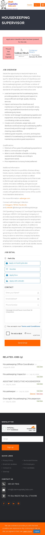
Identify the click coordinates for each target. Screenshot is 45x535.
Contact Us (7, 468)
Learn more (27, 531)
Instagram (9, 205)
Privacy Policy (8, 460)
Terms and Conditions (30, 326)
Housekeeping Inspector (14, 374)
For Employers (29, 464)
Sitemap (6, 472)
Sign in (37, 5)
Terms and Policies (30, 460)
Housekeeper (9, 391)
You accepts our (23, 326)
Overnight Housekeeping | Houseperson (21, 399)
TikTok (15, 205)
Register (29, 5)
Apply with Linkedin (17, 281)
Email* (4, 434)
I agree (37, 531)
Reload (29, 333)
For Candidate (29, 468)
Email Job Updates (10, 464)
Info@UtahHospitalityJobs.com (20, 490)
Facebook (22, 205)
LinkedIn (9, 207)
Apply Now (14, 275)
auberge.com (25, 198)
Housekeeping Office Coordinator (18, 364)
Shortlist (13, 269)
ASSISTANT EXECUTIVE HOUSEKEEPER (21, 381)
